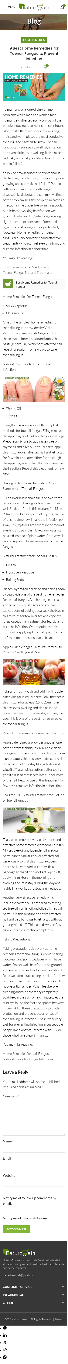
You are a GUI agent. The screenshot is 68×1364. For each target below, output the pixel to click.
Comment (11, 1096)
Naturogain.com (21, 1319)
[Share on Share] (5, 1328)
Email (8, 1158)
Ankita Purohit (30, 67)
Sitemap (58, 1319)
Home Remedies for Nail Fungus (26, 267)
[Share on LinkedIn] (5, 1335)
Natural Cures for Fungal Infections (28, 1059)
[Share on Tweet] (5, 1343)
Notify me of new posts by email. (26, 1218)
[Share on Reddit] (5, 1350)
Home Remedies (34, 39)
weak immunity (36, 1035)
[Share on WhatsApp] (5, 1357)
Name (8, 1141)
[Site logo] (35, 6)
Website (9, 1175)
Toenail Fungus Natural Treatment (27, 272)
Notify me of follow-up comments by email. (29, 1200)
